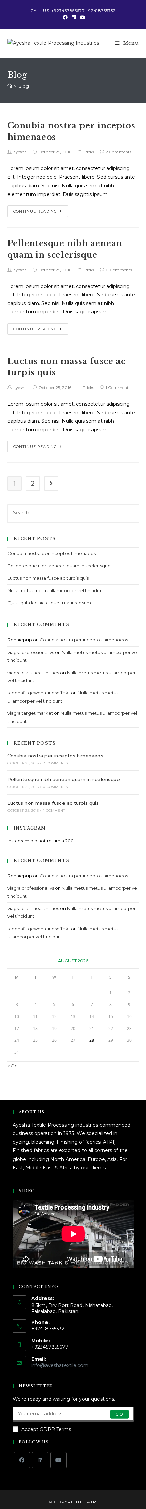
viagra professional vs (30, 652)
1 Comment (117, 387)
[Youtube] (81, 17)
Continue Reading (35, 211)
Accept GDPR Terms (46, 1429)
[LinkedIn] (74, 17)
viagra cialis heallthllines (33, 672)
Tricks (88, 151)
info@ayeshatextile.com (59, 1365)
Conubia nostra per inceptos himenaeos (51, 553)
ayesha (20, 151)
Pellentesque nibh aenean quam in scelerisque (59, 565)
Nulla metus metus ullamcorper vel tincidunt (55, 590)
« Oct (13, 1065)
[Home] (9, 86)
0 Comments (119, 269)
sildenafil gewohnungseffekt (38, 692)
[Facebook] (65, 17)
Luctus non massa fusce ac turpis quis (48, 578)
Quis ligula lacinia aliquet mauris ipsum (49, 602)
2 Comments (118, 151)
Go (119, 1414)
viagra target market (30, 713)
